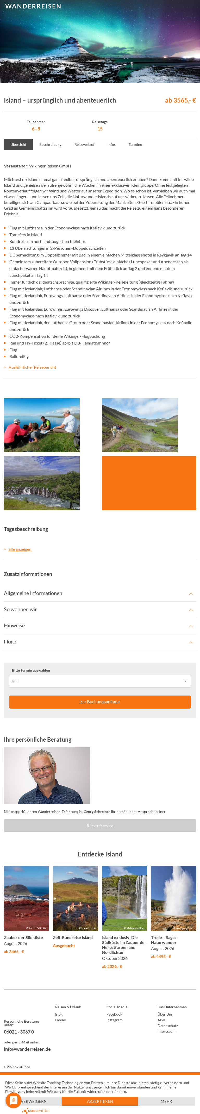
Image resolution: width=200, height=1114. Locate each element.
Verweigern (34, 1101)
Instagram (115, 1020)
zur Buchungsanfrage (100, 702)
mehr (166, 1101)
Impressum (167, 1031)
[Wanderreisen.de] (33, 6)
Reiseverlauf (84, 144)
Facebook (114, 1014)
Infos (112, 144)
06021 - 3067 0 (19, 1032)
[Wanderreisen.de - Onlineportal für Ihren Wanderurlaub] (23, 1007)
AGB (161, 1020)
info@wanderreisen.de (23, 1049)
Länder (60, 1020)
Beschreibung (50, 144)
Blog (59, 1014)
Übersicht (18, 144)
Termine (135, 144)
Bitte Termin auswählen (31, 670)
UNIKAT (24, 1067)
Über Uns (165, 1014)
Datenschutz (168, 1025)
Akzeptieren (100, 1101)
